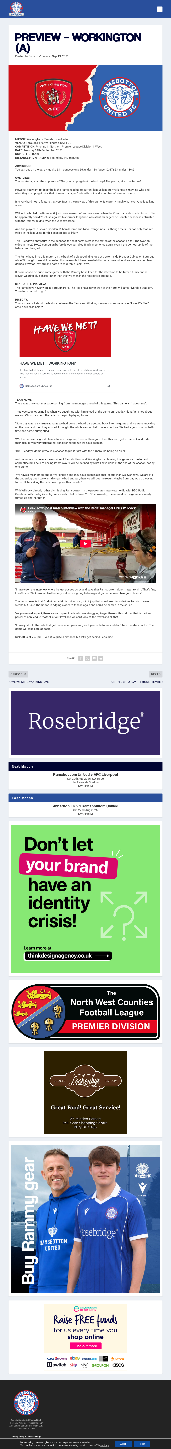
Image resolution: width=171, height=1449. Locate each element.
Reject (142, 1443)
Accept (123, 1443)
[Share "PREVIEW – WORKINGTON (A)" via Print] (101, 658)
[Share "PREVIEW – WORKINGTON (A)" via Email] (94, 658)
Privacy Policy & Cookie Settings (26, 1436)
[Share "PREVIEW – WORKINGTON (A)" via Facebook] (80, 658)
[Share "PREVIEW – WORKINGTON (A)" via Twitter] (87, 658)
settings (104, 1445)
